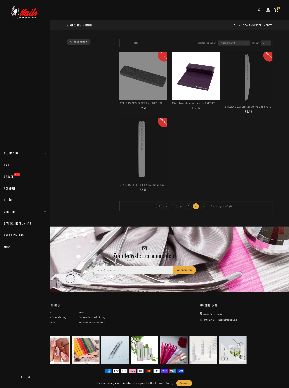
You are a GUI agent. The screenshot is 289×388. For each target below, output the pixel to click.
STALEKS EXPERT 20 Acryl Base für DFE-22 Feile (143, 185)
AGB (81, 312)
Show (255, 43)
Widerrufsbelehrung (54, 317)
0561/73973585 (212, 314)
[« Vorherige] (159, 206)
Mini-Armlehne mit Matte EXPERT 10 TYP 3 (196, 103)
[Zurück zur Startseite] (234, 25)
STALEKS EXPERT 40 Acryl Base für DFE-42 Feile (248, 106)
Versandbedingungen (92, 322)
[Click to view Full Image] (56, 350)
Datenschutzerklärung (92, 317)
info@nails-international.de (220, 320)
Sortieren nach (207, 43)
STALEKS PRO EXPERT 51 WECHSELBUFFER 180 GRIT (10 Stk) (143, 103)
